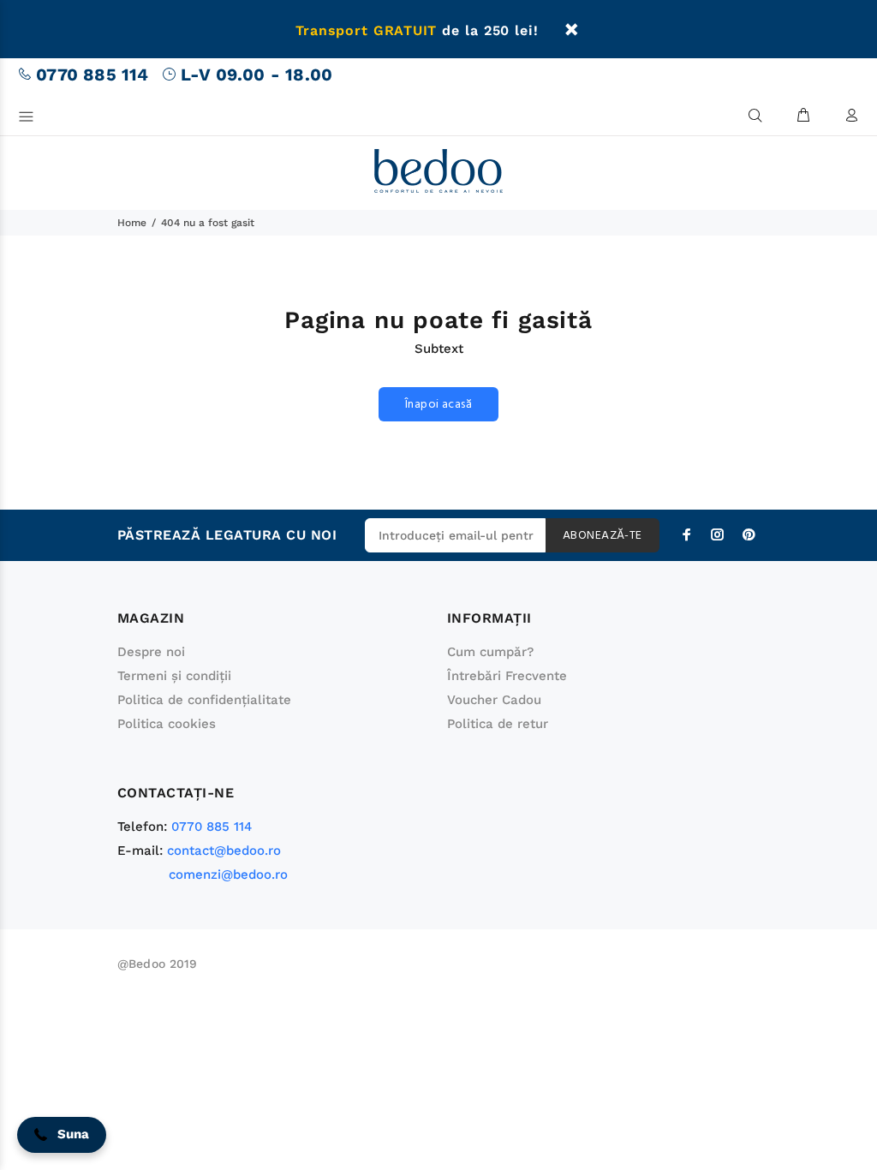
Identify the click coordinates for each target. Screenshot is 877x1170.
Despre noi (151, 652)
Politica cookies (166, 723)
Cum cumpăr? (490, 652)
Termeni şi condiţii (174, 675)
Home (131, 223)
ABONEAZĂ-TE (602, 536)
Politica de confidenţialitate (204, 699)
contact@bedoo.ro (224, 850)
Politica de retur (497, 723)
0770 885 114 (92, 74)
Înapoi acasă (438, 405)
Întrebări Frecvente (507, 675)
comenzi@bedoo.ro (228, 874)
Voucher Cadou (494, 699)
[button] (61, 1135)
